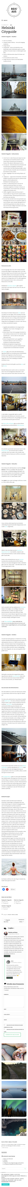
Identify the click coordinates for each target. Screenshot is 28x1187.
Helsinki (9, 914)
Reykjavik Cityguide (7, 900)
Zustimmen (5, 1184)
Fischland (5, 1160)
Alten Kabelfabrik (8, 621)
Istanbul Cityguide (6, 906)
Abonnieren (4, 1152)
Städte (16, 914)
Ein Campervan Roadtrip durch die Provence (12, 1164)
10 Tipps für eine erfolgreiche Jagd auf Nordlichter (13, 1162)
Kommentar (6, 994)
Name (5, 1009)
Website (5, 1019)
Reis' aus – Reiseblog (14, 5)
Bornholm (5, 1161)
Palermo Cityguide (18, 900)
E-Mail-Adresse (7, 1014)
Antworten (7, 956)
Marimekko (23, 607)
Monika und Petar (13, 932)
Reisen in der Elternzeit (8, 1158)
